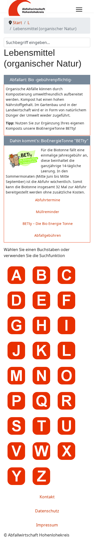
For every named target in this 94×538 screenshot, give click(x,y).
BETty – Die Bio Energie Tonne (48, 223)
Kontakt (47, 497)
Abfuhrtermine (47, 200)
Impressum (47, 525)
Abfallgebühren (47, 235)
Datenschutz (47, 511)
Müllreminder (47, 211)
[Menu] (79, 9)
